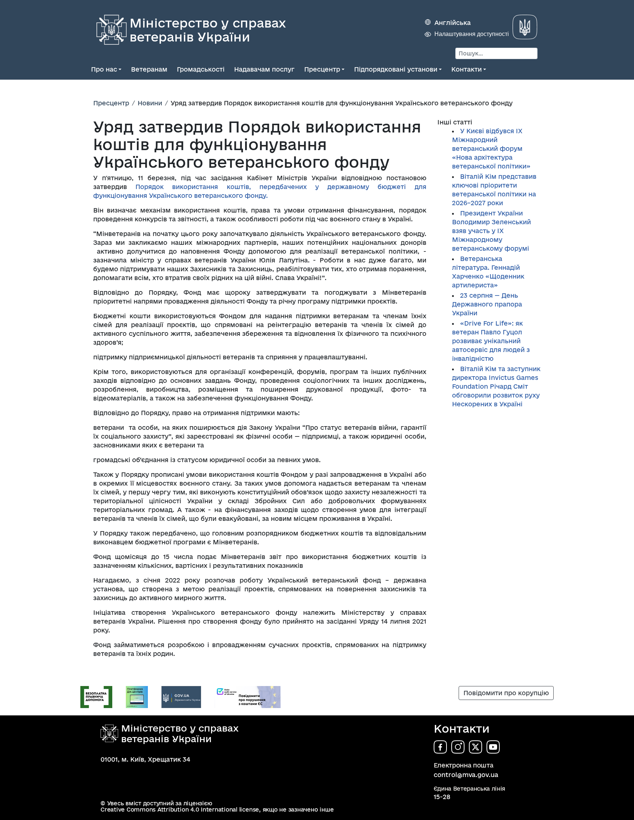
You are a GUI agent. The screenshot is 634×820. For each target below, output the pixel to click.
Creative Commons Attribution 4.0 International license (180, 809)
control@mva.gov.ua (466, 774)
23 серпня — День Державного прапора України (487, 304)
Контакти (466, 69)
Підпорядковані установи (395, 69)
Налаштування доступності (471, 34)
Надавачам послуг (264, 69)
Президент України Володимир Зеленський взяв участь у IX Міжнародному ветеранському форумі (491, 231)
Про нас (104, 69)
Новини (150, 102)
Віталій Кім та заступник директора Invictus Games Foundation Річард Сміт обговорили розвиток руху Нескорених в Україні (496, 386)
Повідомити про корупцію (506, 692)
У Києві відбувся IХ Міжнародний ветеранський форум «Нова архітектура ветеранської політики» (491, 148)
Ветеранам (149, 69)
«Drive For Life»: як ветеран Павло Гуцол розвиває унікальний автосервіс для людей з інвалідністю (491, 341)
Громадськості (201, 69)
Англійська (452, 22)
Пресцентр (322, 69)
